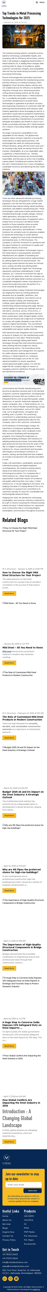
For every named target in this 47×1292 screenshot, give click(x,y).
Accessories (30, 1244)
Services (6, 1224)
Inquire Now (8, 1232)
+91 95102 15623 (10, 1254)
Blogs (5, 1228)
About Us (6, 1220)
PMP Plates (29, 1232)
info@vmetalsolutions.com (15, 1262)
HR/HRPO (29, 1216)
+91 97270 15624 (10, 1258)
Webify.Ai (36, 1289)
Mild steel (6, 651)
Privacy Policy (9, 1240)
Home (5, 1216)
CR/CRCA (28, 1220)
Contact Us (7, 1236)
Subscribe (32, 1191)
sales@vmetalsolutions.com (15, 1266)
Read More (9, 593)
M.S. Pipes (29, 1240)
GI (25, 1224)
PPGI (26, 1228)
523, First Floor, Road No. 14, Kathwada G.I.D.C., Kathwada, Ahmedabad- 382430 (21, 1271)
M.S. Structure (30, 1236)
